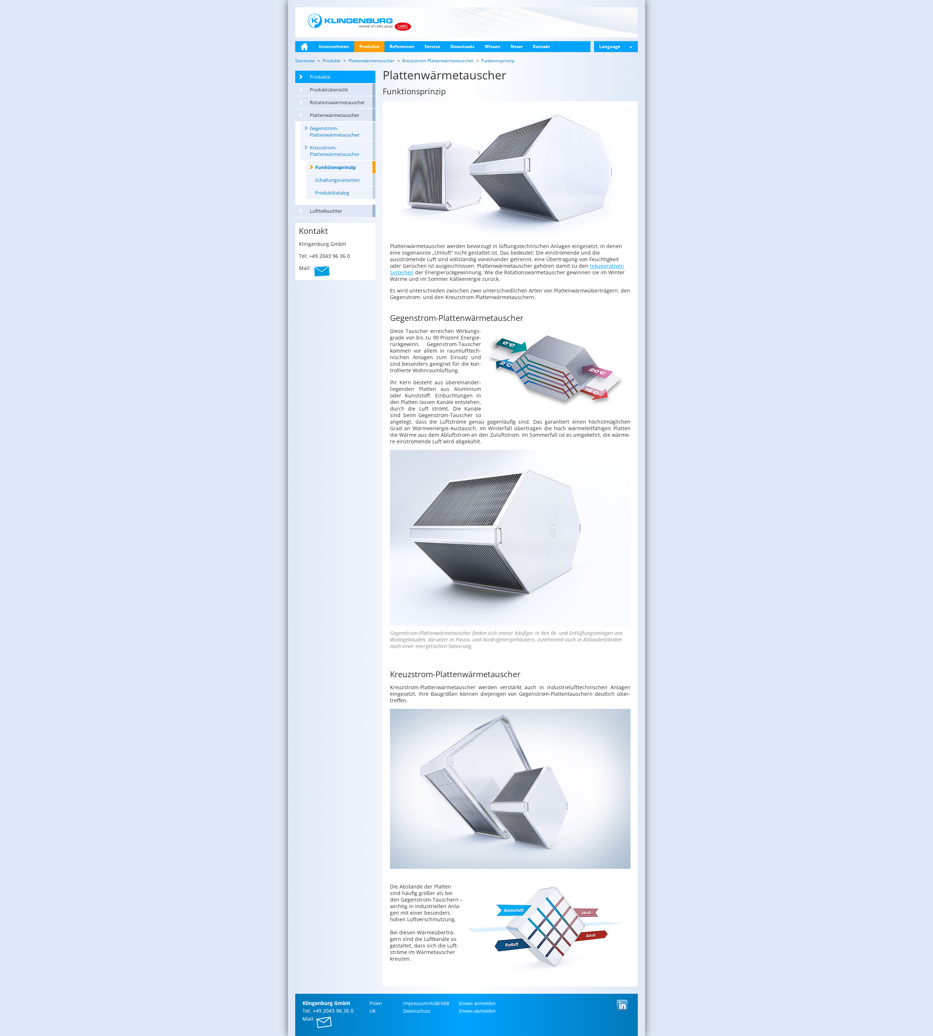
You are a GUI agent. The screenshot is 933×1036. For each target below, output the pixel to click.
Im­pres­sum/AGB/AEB (426, 1003)
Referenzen (402, 46)
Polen (376, 1003)
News (517, 46)
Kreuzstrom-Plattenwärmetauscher (334, 150)
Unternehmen (334, 46)
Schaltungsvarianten (337, 180)
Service (432, 46)
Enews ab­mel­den (477, 1011)
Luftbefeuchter (326, 211)
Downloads (462, 46)
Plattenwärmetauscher (334, 115)
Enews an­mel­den (477, 1003)
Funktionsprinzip (335, 167)
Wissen (492, 46)
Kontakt (541, 46)
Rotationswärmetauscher (337, 102)
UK (373, 1011)
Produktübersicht (329, 89)
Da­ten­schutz (416, 1011)
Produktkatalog (332, 192)
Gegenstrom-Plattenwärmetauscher (334, 131)
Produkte (369, 46)
